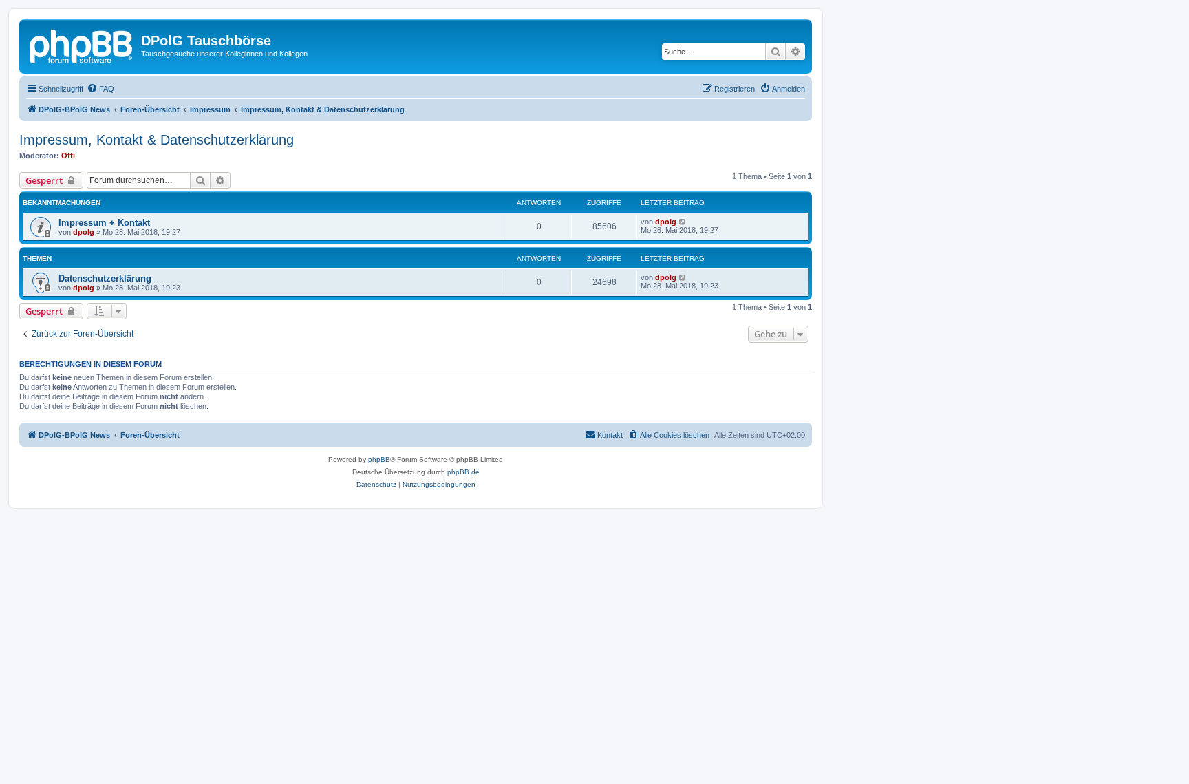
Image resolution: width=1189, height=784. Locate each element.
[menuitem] (100, 89)
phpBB (379, 459)
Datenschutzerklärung (104, 278)
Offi (68, 155)
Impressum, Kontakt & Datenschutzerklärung (156, 139)
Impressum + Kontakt (104, 223)
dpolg (83, 232)
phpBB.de (463, 472)
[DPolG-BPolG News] (82, 45)
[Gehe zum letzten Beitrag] (682, 222)
